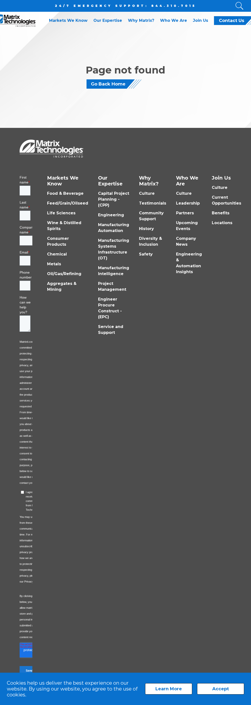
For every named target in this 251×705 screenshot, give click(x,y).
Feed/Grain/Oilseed (67, 203)
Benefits (220, 213)
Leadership (188, 203)
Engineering (111, 215)
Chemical (57, 254)
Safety (146, 254)
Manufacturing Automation (113, 227)
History (146, 228)
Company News (186, 241)
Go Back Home (108, 84)
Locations (222, 222)
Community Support (151, 216)
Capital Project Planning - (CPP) (113, 199)
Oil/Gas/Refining (64, 273)
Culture (147, 193)
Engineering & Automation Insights (189, 263)
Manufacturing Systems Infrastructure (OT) (113, 249)
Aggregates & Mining (61, 286)
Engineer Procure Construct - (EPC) (110, 308)
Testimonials (152, 203)
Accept (220, 689)
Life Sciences (61, 213)
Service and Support (110, 329)
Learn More (168, 689)
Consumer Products (58, 241)
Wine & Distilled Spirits (64, 225)
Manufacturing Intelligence (113, 271)
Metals (54, 264)
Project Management (112, 286)
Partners (185, 213)
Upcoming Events (187, 225)
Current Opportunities (226, 200)
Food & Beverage (65, 193)
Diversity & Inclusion (150, 241)
